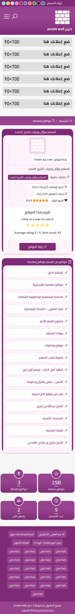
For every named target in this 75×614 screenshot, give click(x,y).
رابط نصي (61, 551)
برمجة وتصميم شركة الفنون (38, 610)
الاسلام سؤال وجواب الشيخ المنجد (28, 177)
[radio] (47, 226)
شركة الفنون (21, 542)
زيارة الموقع (36, 246)
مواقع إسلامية (42, 120)
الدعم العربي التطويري (52, 534)
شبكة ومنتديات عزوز (21, 534)
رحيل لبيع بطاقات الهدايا (47, 542)
